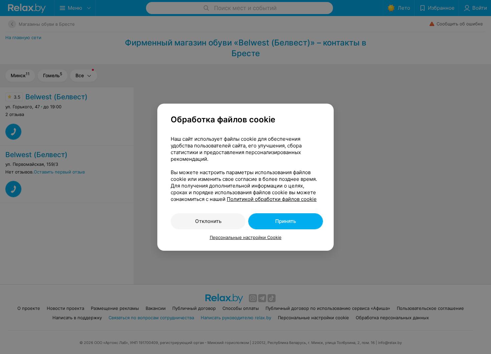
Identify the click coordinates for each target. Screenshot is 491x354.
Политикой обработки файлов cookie (272, 199)
